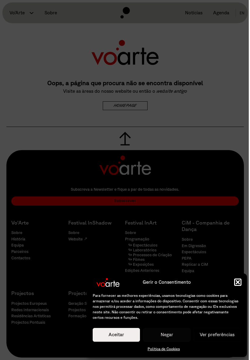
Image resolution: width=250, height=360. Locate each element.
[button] (238, 282)
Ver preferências (217, 334)
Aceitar (116, 334)
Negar (167, 334)
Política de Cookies (164, 349)
